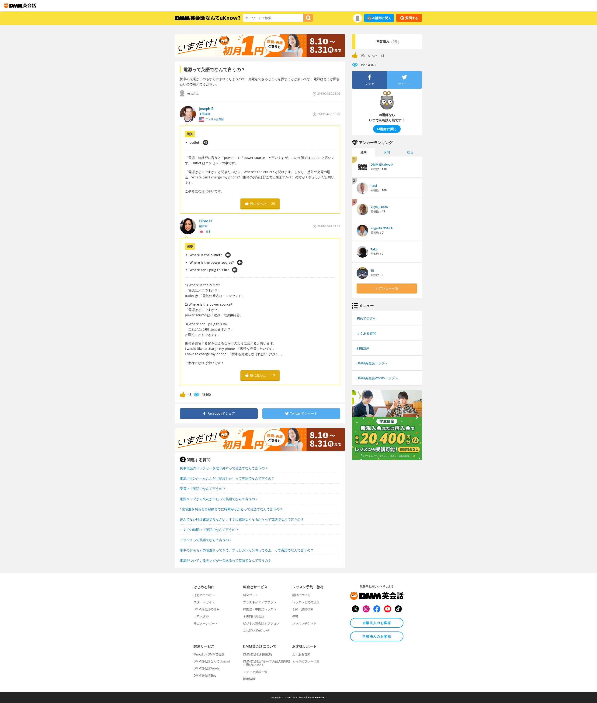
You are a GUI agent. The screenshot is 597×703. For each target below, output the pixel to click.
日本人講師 (201, 616)
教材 (295, 616)
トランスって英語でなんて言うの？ (206, 540)
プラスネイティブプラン (259, 602)
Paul (374, 186)
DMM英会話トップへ (372, 363)
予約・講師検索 (302, 609)
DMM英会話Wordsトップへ (377, 378)
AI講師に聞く (382, 18)
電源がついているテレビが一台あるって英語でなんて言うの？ (225, 560)
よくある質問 (366, 333)
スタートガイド (204, 602)
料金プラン (250, 595)
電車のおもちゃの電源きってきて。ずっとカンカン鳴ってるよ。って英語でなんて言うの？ (247, 550)
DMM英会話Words (206, 668)
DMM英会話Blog (205, 675)
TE (372, 270)
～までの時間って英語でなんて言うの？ (209, 529)
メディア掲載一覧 (255, 672)
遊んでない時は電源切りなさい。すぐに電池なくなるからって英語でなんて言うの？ (242, 519)
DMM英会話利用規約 (257, 654)
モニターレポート (206, 623)
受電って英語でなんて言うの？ (203, 488)
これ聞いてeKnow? (256, 630)
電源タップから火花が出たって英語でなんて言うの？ (219, 499)
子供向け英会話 (253, 616)
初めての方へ (366, 318)
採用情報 (249, 679)
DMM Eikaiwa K (382, 164)
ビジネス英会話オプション (261, 623)
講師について (301, 595)
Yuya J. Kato (379, 207)
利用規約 (363, 348)
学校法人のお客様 (376, 636)
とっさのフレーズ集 (305, 661)
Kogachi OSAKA (382, 228)
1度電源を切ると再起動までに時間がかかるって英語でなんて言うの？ (231, 509)
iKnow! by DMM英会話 (209, 654)
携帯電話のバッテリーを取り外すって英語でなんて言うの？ (224, 468)
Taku (374, 249)
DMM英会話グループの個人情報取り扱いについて (266, 663)
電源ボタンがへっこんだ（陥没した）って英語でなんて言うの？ (227, 478)
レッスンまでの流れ (305, 602)
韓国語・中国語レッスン (259, 609)
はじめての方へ (204, 595)
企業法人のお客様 (376, 623)
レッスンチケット (304, 623)
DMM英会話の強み (206, 609)
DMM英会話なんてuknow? (212, 661)
